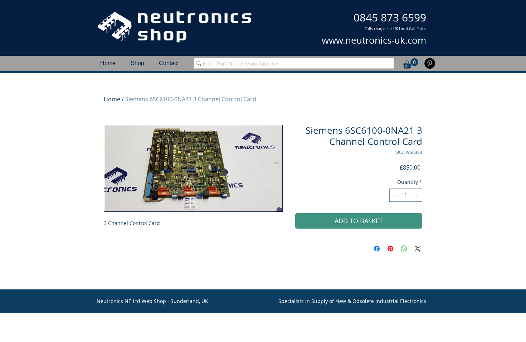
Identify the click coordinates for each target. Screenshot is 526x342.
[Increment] (416, 195)
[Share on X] (417, 248)
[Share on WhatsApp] (404, 248)
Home (112, 99)
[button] (410, 63)
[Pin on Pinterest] (390, 248)
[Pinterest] (429, 63)
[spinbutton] (405, 195)
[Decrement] (394, 195)
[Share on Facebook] (376, 248)
